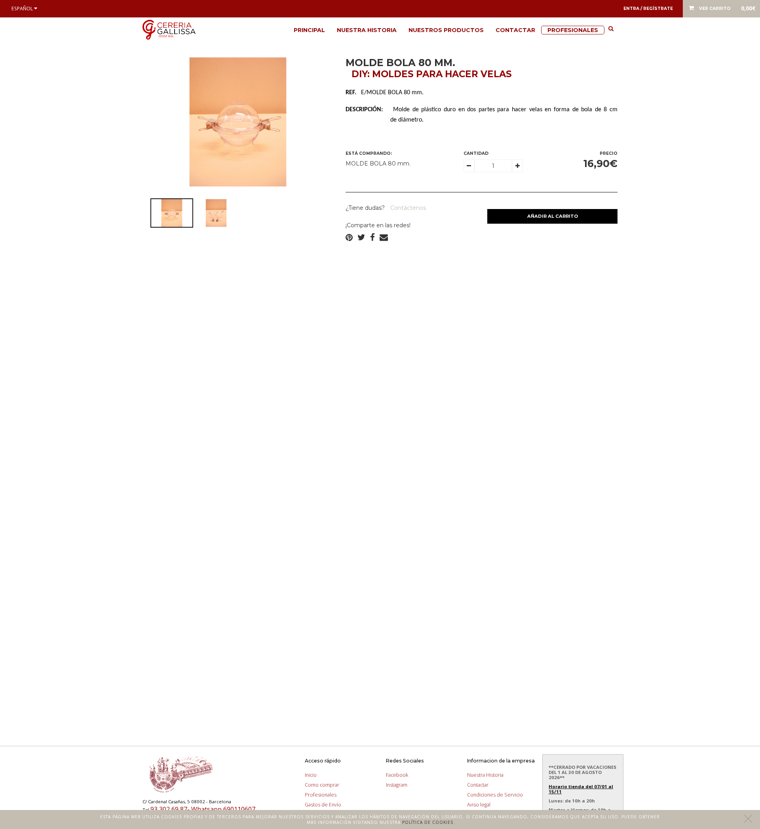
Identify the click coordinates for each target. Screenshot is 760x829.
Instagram (396, 784)
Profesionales (572, 30)
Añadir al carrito (552, 216)
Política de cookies (427, 822)
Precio (609, 153)
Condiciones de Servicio (495, 794)
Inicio (311, 775)
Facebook (397, 775)
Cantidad (476, 153)
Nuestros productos (446, 30)
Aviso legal (478, 804)
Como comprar (322, 784)
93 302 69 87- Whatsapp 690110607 (202, 809)
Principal (309, 30)
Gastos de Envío (323, 804)
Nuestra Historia (367, 30)
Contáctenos (407, 207)
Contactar (515, 30)
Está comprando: (369, 153)
